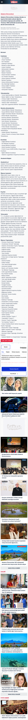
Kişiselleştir (13, 373)
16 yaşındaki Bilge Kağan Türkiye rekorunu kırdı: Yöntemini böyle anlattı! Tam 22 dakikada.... (13, 590)
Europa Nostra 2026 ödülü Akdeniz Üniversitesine (12, 455)
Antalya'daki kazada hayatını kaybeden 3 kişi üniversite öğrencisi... (14, 541)
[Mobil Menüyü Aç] (2, 2)
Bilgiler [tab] (8, 352)
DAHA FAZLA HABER (14, 568)
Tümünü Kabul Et (14, 369)
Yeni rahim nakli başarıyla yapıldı (12, 393)
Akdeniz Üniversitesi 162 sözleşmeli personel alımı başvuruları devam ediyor (14, 563)
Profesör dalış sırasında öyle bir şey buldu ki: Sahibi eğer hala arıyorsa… (12, 630)
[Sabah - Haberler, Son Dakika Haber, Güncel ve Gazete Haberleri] (14, 2)
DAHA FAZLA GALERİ (14, 694)
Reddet (6, 347)
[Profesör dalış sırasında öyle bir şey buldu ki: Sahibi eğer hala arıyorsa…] (14, 621)
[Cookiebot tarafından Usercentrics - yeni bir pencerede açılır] (20, 348)
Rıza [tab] (3, 352)
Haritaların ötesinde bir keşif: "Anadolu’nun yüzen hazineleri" (11, 520)
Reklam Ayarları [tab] (16, 352)
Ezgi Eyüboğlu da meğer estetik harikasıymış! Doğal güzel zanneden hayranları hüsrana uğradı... (13, 689)
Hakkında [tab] (24, 352)
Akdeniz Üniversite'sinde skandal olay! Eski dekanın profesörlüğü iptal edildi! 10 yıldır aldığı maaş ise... (13, 610)
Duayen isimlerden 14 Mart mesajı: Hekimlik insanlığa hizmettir (12, 498)
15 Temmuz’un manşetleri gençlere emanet (12, 477)
